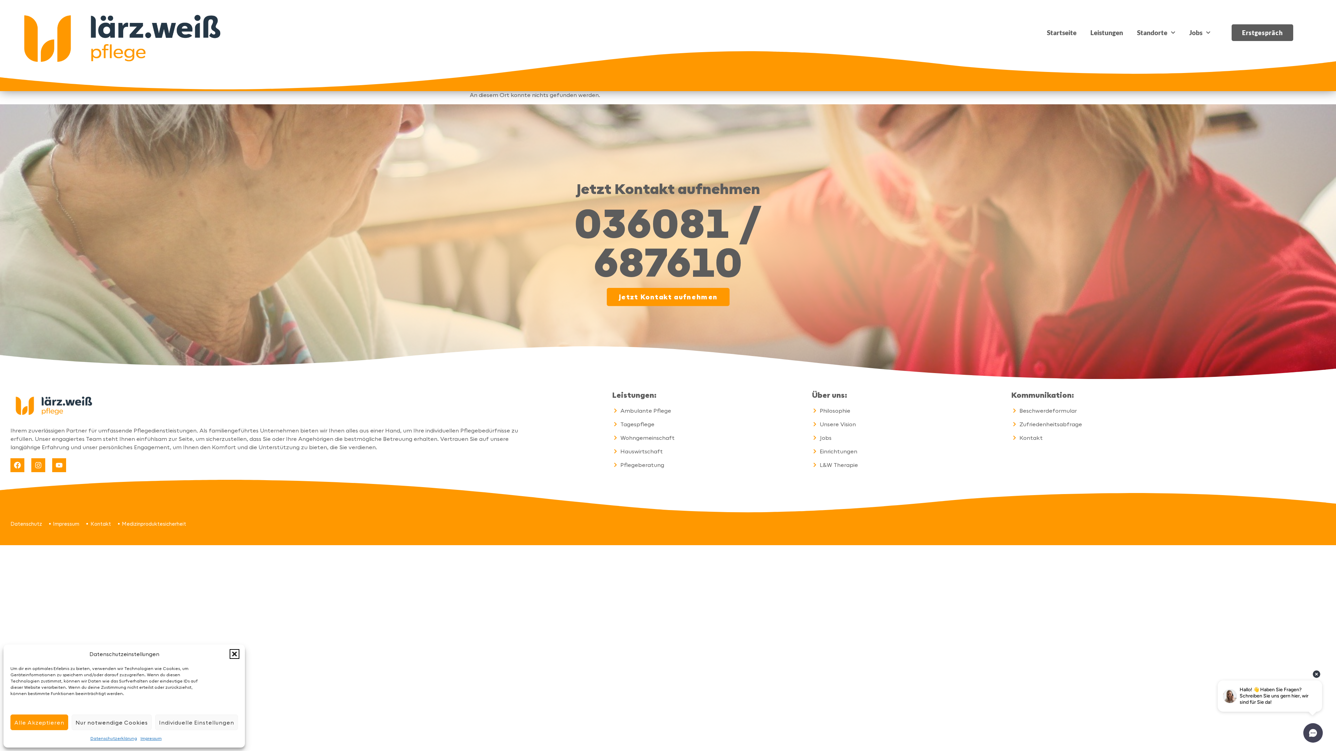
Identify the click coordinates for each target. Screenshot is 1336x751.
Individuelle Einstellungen (196, 722)
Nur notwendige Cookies (111, 722)
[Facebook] (17, 465)
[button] (234, 654)
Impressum (151, 738)
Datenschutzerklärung (113, 738)
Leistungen (1106, 33)
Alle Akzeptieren (39, 722)
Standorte (1152, 33)
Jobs (1195, 33)
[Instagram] (38, 465)
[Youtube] (59, 465)
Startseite (1061, 33)
